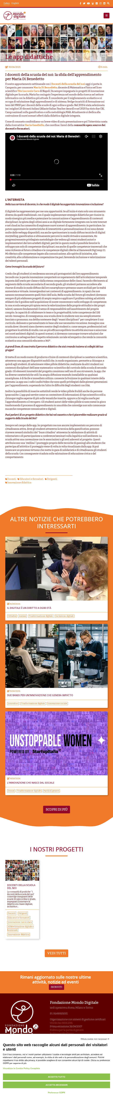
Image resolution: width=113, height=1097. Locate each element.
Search (108, 3)
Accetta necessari (57, 1085)
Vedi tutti (56, 953)
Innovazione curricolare (20, 922)
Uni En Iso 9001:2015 (61, 1023)
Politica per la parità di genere (67, 1030)
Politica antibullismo (62, 1033)
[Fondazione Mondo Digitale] (15, 15)
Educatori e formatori (31, 479)
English (15, 3)
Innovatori (13, 703)
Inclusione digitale (64, 616)
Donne (11, 791)
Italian (7, 3)
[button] (106, 15)
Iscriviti (56, 987)
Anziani (22, 616)
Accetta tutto (56, 1077)
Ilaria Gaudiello (34, 125)
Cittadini (12, 616)
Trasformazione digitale (41, 616)
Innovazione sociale (57, 703)
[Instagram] (100, 3)
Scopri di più (57, 809)
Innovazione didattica (19, 482)
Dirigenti (52, 479)
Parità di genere (51, 791)
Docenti (11, 479)
